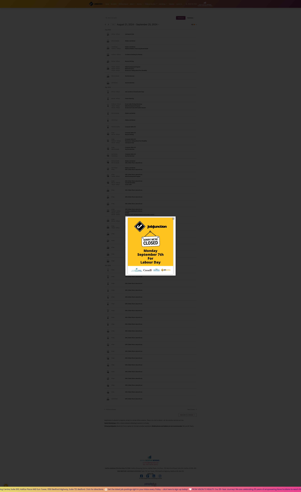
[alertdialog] (150, 489)
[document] (150, 246)
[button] (173, 218)
